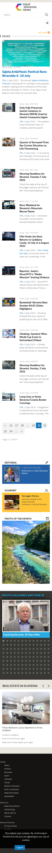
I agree (19, 847)
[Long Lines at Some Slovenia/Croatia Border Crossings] (8, 396)
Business (8, 772)
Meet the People (11, 792)
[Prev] (5, 425)
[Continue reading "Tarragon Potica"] (11, 502)
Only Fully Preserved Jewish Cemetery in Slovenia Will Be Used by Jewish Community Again (33, 112)
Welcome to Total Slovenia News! (35, 472)
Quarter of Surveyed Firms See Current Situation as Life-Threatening (34, 145)
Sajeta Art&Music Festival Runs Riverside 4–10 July (24, 73)
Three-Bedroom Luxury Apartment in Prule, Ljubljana (22, 728)
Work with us (10, 813)
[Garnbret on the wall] (8, 333)
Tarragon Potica (30, 495)
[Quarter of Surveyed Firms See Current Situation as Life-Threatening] (8, 142)
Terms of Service (7, 822)
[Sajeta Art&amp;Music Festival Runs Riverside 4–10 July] (26, 53)
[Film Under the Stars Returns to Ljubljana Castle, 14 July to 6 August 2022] (8, 236)
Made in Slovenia (12, 786)
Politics (7, 768)
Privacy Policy (10, 826)
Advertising (9, 809)
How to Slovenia (11, 789)
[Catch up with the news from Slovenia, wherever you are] (8, 173)
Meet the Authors (12, 806)
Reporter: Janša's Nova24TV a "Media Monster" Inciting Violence (34, 274)
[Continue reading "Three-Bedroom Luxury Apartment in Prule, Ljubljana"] (26, 708)
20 (33, 425)
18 (22, 425)
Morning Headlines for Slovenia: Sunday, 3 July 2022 (32, 368)
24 (11, 431)
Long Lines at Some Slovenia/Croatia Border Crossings (32, 400)
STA (4, 80)
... (27, 425)
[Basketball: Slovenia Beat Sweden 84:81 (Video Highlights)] (8, 302)
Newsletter (9, 796)
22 (44, 425)
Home (2, 762)
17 (16, 425)
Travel (7, 782)
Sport (6, 775)
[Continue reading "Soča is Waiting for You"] (26, 552)
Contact (7, 816)
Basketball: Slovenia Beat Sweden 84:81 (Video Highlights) (33, 305)
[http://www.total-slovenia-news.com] (26, 7)
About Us (4, 802)
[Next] (22, 431)
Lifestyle (8, 779)
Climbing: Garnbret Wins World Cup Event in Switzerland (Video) (33, 337)
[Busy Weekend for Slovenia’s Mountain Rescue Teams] (8, 204)
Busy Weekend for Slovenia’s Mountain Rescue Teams (30, 208)
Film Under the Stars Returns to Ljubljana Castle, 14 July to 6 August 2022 (34, 241)
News (6, 765)
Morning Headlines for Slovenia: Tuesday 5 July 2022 (32, 177)
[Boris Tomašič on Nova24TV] (8, 270)
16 (11, 425)
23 (5, 431)
